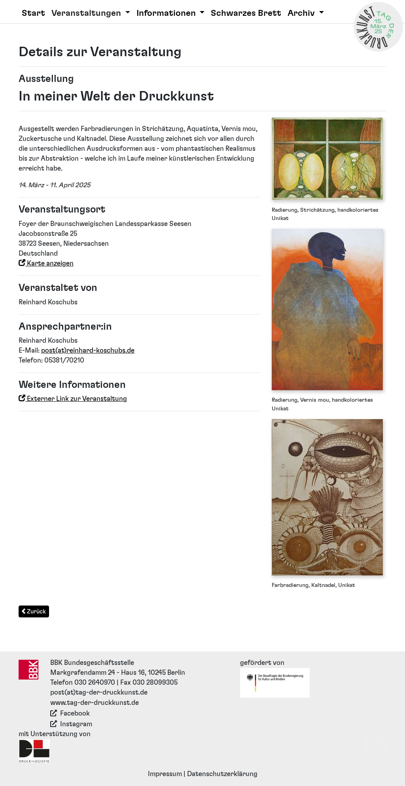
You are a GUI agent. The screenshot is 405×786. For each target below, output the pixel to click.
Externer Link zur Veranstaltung (76, 399)
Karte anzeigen (49, 263)
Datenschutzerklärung (222, 774)
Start (33, 13)
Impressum (165, 774)
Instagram (76, 724)
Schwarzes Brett (246, 13)
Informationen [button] (167, 13)
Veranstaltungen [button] (87, 13)
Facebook (75, 713)
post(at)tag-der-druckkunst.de (99, 692)
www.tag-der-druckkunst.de (94, 703)
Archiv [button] (302, 13)
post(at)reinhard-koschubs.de (87, 350)
